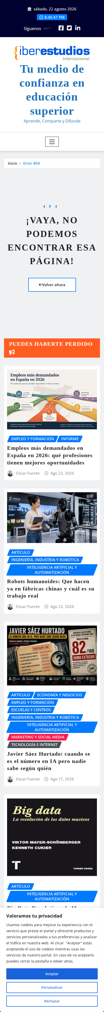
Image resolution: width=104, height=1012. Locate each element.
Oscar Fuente (28, 473)
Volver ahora (53, 284)
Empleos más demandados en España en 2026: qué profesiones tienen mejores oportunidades (50, 455)
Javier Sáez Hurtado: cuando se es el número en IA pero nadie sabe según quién (48, 761)
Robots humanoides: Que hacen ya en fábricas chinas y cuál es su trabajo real (50, 588)
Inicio (12, 163)
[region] (52, 959)
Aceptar (52, 973)
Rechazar (52, 1001)
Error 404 (31, 163)
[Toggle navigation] (52, 142)
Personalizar (52, 987)
